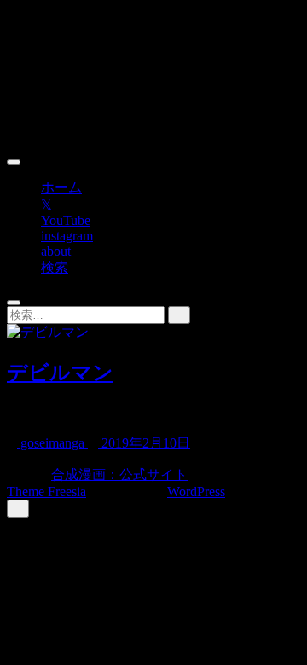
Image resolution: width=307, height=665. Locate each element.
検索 (54, 267)
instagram (67, 235)
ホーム (61, 187)
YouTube (65, 220)
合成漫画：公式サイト (119, 474)
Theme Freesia (46, 491)
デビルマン (60, 372)
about (56, 251)
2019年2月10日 (144, 443)
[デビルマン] (48, 332)
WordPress (196, 491)
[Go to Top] (18, 508)
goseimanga (52, 443)
